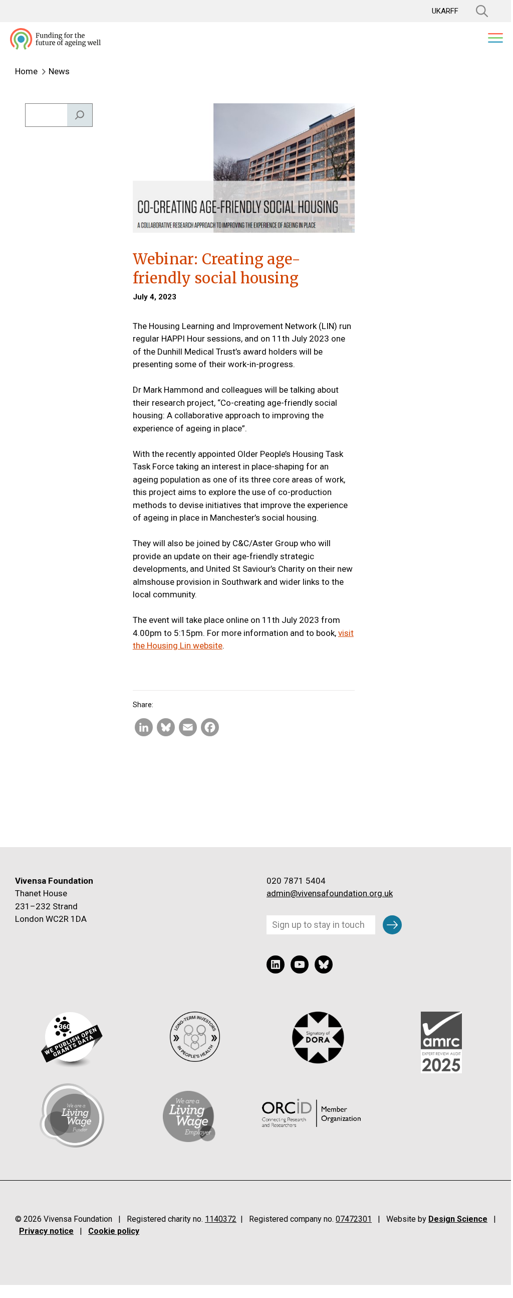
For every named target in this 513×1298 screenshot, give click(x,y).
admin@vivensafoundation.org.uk (330, 893)
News (59, 71)
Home (26, 71)
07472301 (354, 1219)
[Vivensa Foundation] (55, 39)
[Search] (80, 115)
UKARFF (445, 11)
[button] (477, 11)
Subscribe (392, 924)
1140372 (220, 1219)
